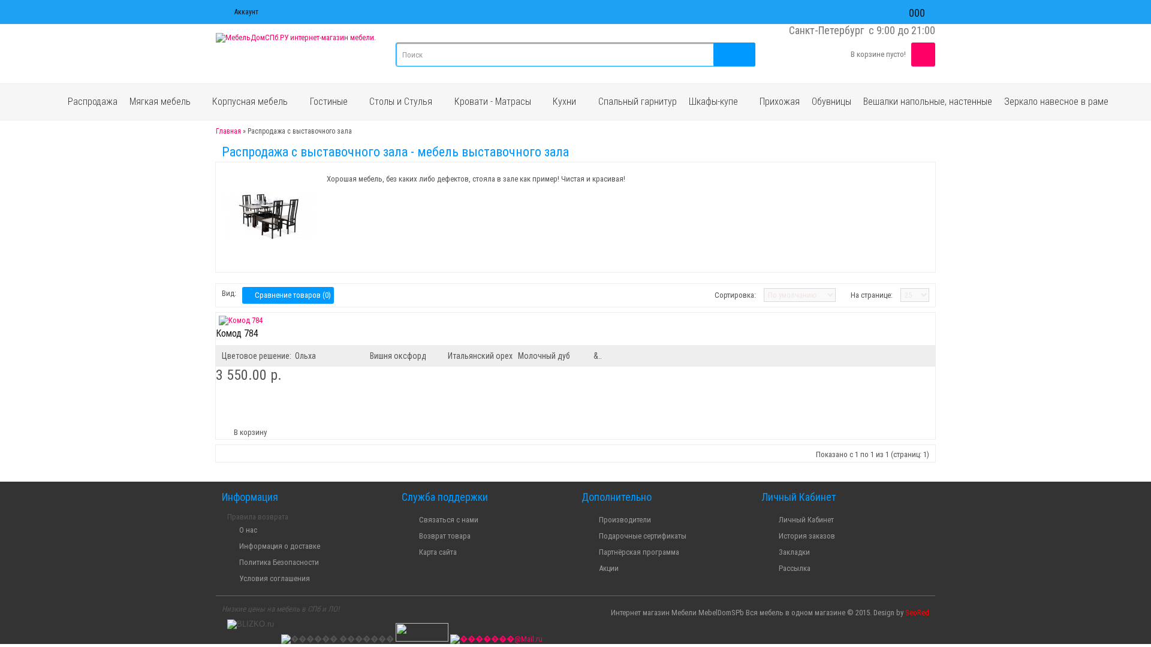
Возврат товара (444, 535)
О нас (247, 529)
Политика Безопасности (278, 562)
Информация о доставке (278, 546)
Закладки (793, 552)
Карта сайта (437, 552)
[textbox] (575, 54)
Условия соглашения (273, 578)
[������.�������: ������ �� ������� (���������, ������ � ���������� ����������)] (337, 639)
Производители (624, 519)
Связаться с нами (447, 519)
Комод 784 (237, 333)
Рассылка (793, 568)
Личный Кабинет (805, 519)
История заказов (806, 535)
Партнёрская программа (638, 552)
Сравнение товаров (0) (291, 295)
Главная (228, 131)
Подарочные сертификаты (641, 535)
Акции (608, 568)
